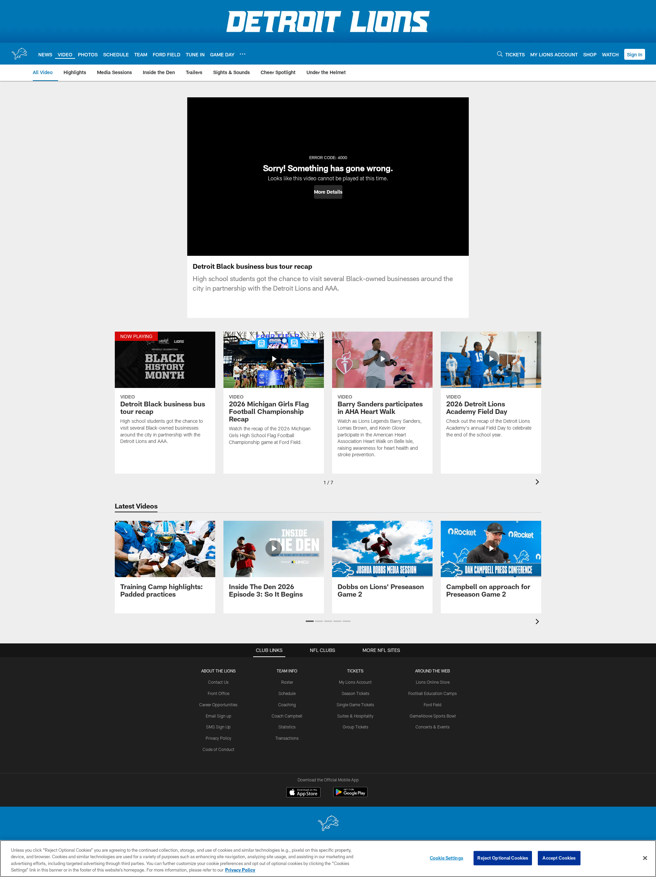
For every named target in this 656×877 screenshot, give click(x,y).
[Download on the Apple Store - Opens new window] (303, 793)
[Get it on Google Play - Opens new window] (350, 795)
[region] (328, 858)
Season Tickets (355, 693)
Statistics (287, 726)
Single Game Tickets (355, 704)
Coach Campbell (287, 715)
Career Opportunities (218, 704)
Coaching (287, 704)
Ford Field (432, 704)
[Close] (645, 857)
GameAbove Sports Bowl (433, 715)
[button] (634, 54)
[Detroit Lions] (328, 824)
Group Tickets (355, 726)
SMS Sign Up (218, 726)
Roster (287, 682)
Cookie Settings (446, 858)
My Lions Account (355, 682)
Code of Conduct (218, 749)
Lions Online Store (433, 682)
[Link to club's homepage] (19, 53)
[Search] (500, 53)
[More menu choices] (242, 54)
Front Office (218, 693)
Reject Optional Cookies (502, 858)
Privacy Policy (218, 738)
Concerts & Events (432, 726)
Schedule (287, 693)
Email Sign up (218, 715)
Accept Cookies (559, 858)
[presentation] (538, 482)
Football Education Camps (432, 693)
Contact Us (218, 682)
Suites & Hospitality (355, 715)
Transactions (287, 738)
